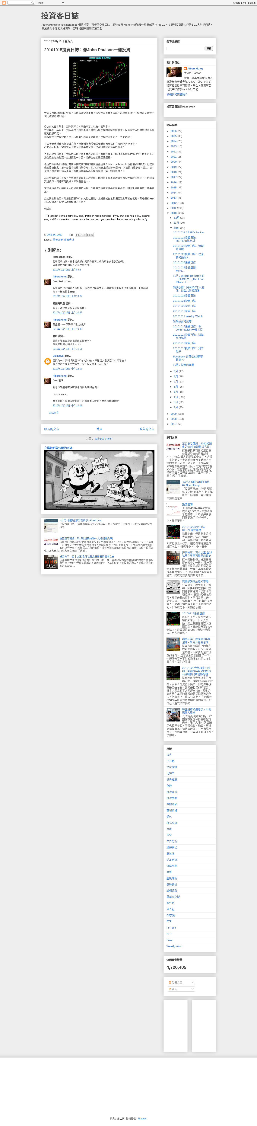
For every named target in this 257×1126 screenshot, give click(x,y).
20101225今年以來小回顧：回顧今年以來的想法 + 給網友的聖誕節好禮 (196, 671)
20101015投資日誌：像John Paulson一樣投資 (188, 328)
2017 (174, 177)
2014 (174, 192)
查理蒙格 (172, 810)
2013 (174, 197)
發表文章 (176, 982)
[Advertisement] (223, 1024)
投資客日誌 (60, 16)
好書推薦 (172, 779)
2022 (174, 151)
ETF (169, 921)
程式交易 (172, 822)
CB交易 (171, 915)
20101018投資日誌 (184, 310)
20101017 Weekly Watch (188, 316)
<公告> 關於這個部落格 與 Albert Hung (81, 520)
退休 (169, 816)
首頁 (99, 429)
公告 (169, 754)
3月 (176, 402)
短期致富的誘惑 (182, 321)
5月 (176, 391)
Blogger (142, 1118)
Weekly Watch (175, 946)
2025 (174, 136)
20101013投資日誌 (184, 342)
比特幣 (170, 773)
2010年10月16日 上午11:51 (67, 348)
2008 (174, 418)
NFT (169, 933)
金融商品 (172, 804)
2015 (174, 187)
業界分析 (172, 841)
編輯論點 (172, 890)
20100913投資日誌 (193, 613)
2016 (174, 182)
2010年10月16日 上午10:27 (67, 312)
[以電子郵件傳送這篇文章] (77, 235)
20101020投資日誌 (184, 305)
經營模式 (172, 847)
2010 (174, 213)
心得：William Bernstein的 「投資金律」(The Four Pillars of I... (188, 279)
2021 (174, 156)
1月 (176, 407)
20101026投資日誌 (184, 262)
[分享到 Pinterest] (92, 235)
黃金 (169, 835)
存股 (169, 785)
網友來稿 (172, 859)
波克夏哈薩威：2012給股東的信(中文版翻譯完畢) (86, 538)
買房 (169, 828)
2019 (174, 166)
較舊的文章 (146, 429)
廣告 (169, 872)
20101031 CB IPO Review (188, 232)
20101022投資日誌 (184, 295)
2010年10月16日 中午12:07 (67, 368)
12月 (177, 217)
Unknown (58, 355)
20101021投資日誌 (184, 300)
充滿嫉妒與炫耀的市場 (58, 447)
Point (170, 940)
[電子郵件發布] (70, 234)
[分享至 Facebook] (88, 235)
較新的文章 (51, 429)
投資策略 (172, 797)
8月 (176, 376)
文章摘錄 (172, 767)
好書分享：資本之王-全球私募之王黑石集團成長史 (87, 556)
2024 (174, 141)
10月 (177, 227)
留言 (174, 989)
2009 (174, 413)
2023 (174, 146)
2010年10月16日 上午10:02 (67, 296)
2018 (174, 172)
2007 (174, 423)
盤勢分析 (69, 239)
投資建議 (172, 791)
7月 (176, 381)
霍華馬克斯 (173, 896)
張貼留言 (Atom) (103, 438)
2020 (174, 161)
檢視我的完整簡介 (177, 94)
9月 (176, 371)
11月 (177, 222)
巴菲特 (170, 761)
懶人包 (170, 909)
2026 (174, 131)
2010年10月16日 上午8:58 (67, 269)
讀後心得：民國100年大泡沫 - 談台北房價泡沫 (188, 289)
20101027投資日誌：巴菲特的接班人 (188, 256)
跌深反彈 (187, 504)
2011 (174, 208)
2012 (174, 202)
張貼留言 (54, 412)
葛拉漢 (170, 853)
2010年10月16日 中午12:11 (67, 405)
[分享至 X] (85, 235)
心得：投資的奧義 (183, 364)
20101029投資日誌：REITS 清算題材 (185, 239)
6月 (176, 386)
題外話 (170, 902)
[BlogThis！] (81, 235)
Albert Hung (60, 276)
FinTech (171, 927)
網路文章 (172, 865)
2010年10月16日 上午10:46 (67, 329)
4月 (176, 396)
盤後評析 (58, 239)
